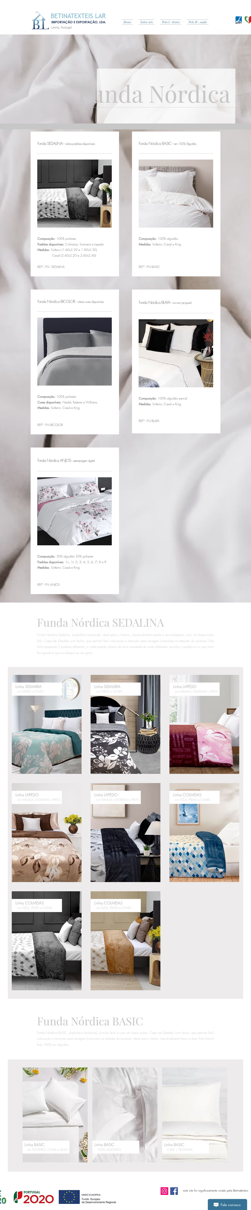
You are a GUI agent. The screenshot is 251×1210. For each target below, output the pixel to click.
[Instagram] (164, 1191)
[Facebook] (174, 1191)
